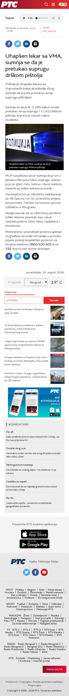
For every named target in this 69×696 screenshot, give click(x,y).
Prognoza (14, 282)
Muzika (55, 615)
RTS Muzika (46, 635)
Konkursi (25, 660)
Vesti (9, 589)
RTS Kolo (13, 635)
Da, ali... (10, 431)
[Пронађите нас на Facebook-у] (35, 572)
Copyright (25, 681)
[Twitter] (17, 43)
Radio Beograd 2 (51, 644)
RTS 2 (26, 629)
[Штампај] (35, 43)
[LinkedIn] (26, 43)
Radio (11, 644)
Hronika (9, 592)
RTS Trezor (29, 635)
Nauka (21, 620)
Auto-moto (54, 606)
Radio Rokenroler (14, 649)
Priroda (32, 620)
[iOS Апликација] (34, 402)
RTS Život (39, 632)
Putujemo (26, 618)
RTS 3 (37, 629)
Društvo (22, 592)
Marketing (34, 658)
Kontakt (20, 658)
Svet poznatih (43, 618)
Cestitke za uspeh (16, 481)
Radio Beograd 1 (27, 644)
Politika (19, 589)
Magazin (15, 615)
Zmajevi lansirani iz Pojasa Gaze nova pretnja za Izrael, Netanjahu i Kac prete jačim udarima (26, 361)
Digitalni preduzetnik (52, 620)
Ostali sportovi (24, 609)
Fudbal (21, 604)
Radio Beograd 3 (14, 646)
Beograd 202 (34, 646)
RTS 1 (15, 629)
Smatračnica (14, 597)
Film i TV (9, 620)
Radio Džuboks (36, 649)
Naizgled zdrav (48, 623)
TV (8, 629)
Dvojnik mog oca (15, 448)
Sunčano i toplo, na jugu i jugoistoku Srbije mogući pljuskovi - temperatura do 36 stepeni (25, 377)
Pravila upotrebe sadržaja (47, 681)
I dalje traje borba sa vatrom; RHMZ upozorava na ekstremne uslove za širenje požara (24, 345)
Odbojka (56, 604)
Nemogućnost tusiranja (19, 464)
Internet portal (41, 660)
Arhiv (45, 652)
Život (26, 615)
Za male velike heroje (24, 623)
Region (31, 589)
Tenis (45, 604)
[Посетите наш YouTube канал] (44, 572)
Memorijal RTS (44, 609)
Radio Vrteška (57, 649)
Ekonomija (36, 592)
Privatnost (11, 681)
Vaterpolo (26, 606)
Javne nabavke (51, 658)
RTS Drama (23, 632)
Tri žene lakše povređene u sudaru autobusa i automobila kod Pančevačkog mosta (24, 329)
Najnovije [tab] (10, 292)
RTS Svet (49, 629)
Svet (41, 589)
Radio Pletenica (55, 646)
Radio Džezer (30, 652)
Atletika (40, 606)
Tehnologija (10, 618)
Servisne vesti (49, 595)
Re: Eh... (10, 498)
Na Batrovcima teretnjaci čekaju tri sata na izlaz (24, 311)
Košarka (33, 604)
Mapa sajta (54, 669)
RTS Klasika (55, 632)
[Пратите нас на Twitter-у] (26, 572)
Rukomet (12, 606)
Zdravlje (59, 618)
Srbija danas (55, 589)
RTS (11, 658)
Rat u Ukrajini (18, 595)
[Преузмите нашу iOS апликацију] (34, 534)
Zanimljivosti (40, 615)
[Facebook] (8, 43)
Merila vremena (54, 592)
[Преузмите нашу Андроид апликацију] (34, 543)
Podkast (29, 597)
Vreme (34, 595)
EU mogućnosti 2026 (50, 597)
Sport (10, 604)
